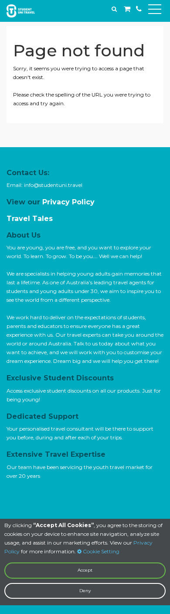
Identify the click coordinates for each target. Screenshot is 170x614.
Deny (85, 590)
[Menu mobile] (154, 10)
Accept (85, 570)
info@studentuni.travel (53, 185)
